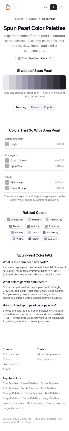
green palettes (29, 383)
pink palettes (10, 388)
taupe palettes (31, 398)
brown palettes (49, 383)
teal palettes (52, 393)
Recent (35, 107)
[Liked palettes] (45, 7)
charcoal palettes (55, 403)
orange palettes (12, 393)
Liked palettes (11, 363)
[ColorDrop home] (8, 7)
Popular (48, 107)
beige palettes (11, 398)
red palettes (48, 388)
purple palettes (29, 388)
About (6, 368)
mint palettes (34, 403)
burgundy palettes (13, 408)
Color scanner (45, 359)
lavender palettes (13, 403)
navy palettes (50, 398)
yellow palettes (33, 393)
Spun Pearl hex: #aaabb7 (36, 58)
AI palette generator (49, 354)
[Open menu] (61, 7)
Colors (6, 359)
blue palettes (10, 383)
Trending (21, 107)
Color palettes (11, 354)
